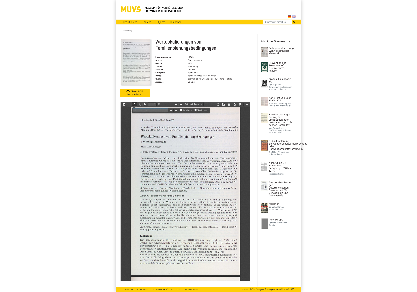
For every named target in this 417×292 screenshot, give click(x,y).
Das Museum (130, 22)
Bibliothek (175, 22)
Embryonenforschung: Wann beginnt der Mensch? (280, 51)
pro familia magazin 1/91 (280, 80)
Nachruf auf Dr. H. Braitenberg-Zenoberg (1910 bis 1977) (280, 167)
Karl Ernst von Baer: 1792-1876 (280, 99)
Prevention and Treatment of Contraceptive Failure (277, 67)
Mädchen (274, 204)
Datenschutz (142, 289)
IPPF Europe (276, 219)
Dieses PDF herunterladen (135, 93)
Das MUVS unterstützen (162, 289)
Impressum (129, 289)
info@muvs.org (191, 289)
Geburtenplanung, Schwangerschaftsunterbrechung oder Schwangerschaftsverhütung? (280, 145)
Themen (147, 22)
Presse (178, 289)
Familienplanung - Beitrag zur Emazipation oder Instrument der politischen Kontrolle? (280, 119)
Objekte (161, 22)
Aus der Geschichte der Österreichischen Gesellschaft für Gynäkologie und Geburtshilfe (280, 189)
